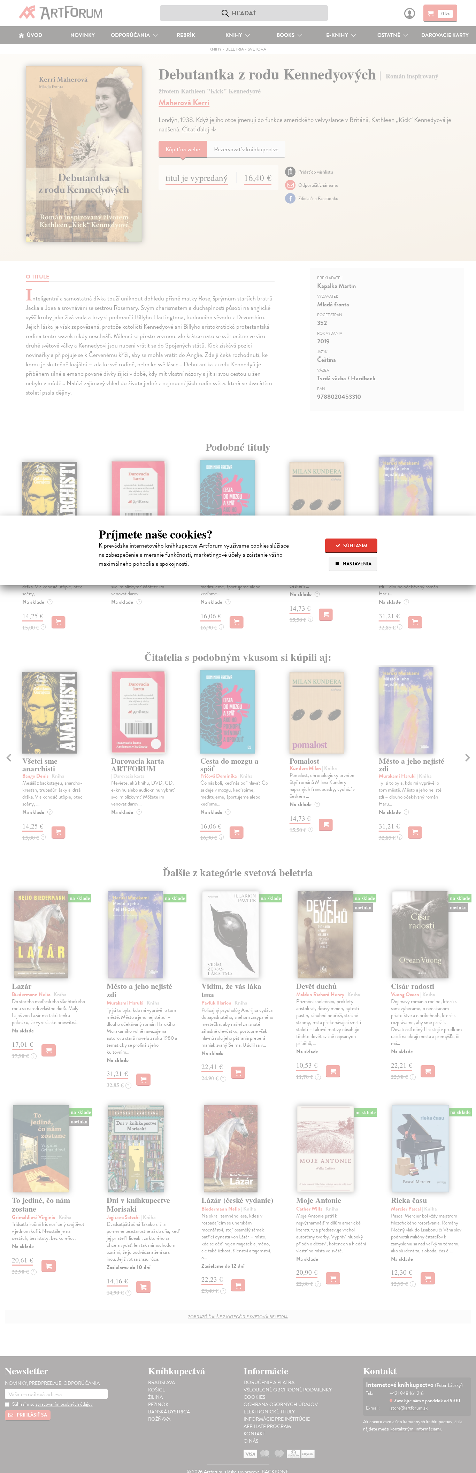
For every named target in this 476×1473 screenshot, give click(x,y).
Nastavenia (356, 563)
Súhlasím (354, 545)
